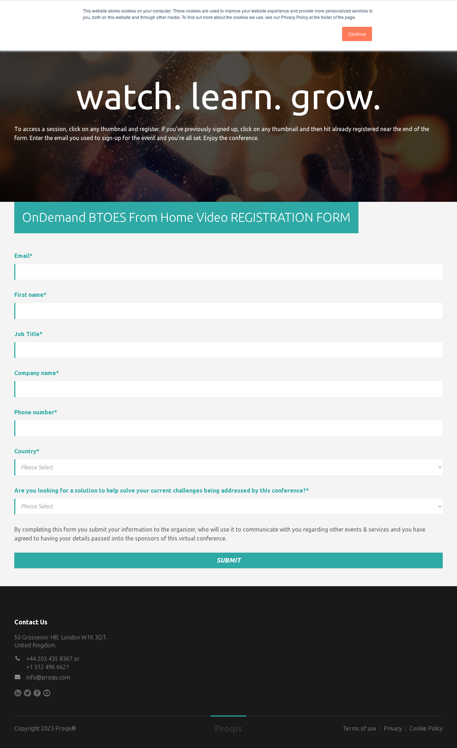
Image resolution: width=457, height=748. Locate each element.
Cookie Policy (426, 728)
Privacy (393, 728)
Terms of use (359, 728)
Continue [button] (357, 34)
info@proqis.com (48, 677)
